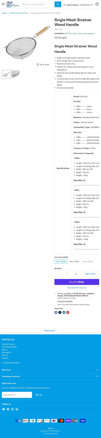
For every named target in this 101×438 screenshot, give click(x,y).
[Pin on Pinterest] (67, 312)
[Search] (58, 4)
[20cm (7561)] (74, 264)
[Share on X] (59, 312)
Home (4, 13)
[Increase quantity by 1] (76, 274)
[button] (6, 74)
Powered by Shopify (50, 433)
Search (50, 428)
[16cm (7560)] (61, 264)
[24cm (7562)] (88, 264)
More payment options (76, 288)
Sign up (38, 394)
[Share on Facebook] (55, 312)
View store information (65, 301)
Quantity (58, 268)
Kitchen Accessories (19, 13)
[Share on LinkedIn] (63, 312)
